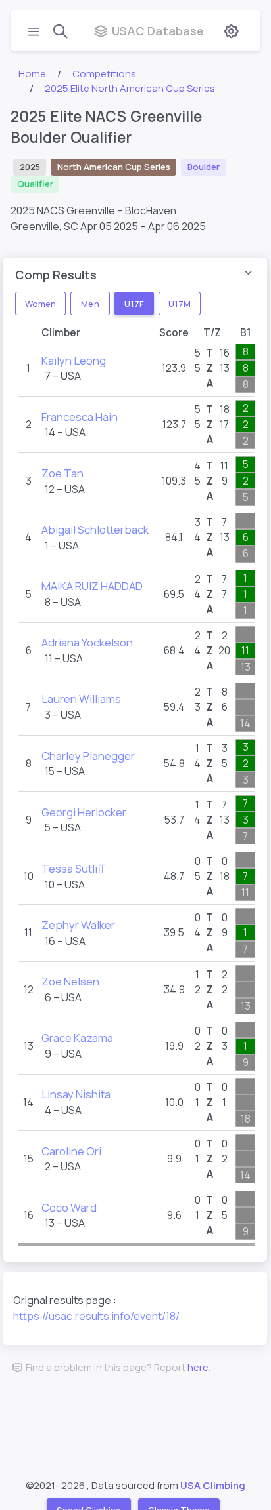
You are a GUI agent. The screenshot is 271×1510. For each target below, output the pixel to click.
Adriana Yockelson (87, 642)
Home (32, 74)
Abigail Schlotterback (95, 529)
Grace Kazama (77, 1037)
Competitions (104, 74)
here (198, 1367)
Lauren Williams (81, 698)
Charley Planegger (88, 755)
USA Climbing (212, 1485)
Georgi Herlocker (83, 812)
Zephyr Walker (78, 924)
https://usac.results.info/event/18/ (96, 1316)
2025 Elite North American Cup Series (130, 88)
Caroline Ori (71, 1151)
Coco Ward (69, 1207)
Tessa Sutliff (73, 868)
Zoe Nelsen (70, 981)
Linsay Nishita (76, 1094)
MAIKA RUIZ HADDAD (92, 585)
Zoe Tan (62, 473)
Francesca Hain (79, 416)
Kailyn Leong (73, 360)
